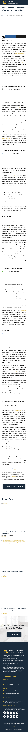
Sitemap (14, 726)
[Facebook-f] (4, 712)
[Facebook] (10, 36)
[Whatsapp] (11, 716)
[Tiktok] (14, 712)
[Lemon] (14, 716)
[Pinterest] (8, 716)
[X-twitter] (11, 712)
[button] (26, 2)
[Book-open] (17, 716)
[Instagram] (8, 712)
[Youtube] (17, 712)
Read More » (4, 536)
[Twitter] (21, 36)
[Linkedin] (4, 716)
